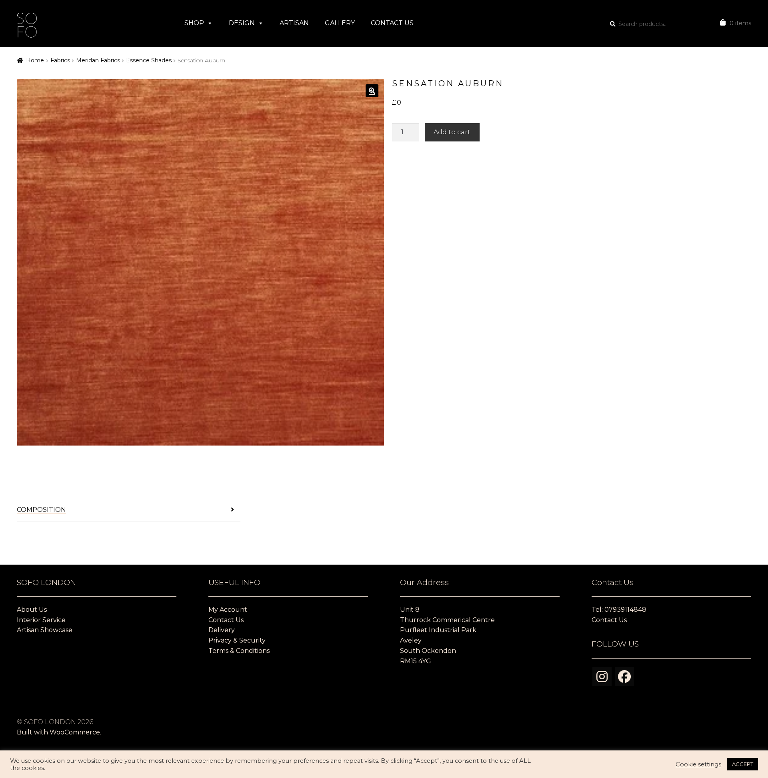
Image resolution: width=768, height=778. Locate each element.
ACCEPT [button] (742, 764)
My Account (227, 609)
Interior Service (41, 620)
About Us (32, 609)
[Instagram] (602, 676)
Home (35, 60)
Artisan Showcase (44, 630)
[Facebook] (624, 676)
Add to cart (452, 132)
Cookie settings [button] (698, 764)
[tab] (128, 510)
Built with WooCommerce (58, 732)
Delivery (221, 630)
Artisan (294, 23)
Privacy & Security (237, 640)
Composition (41, 509)
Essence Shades (149, 60)
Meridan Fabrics (98, 60)
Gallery (340, 23)
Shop (194, 23)
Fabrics (60, 60)
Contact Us (392, 23)
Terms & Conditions (239, 651)
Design (242, 23)
